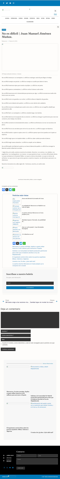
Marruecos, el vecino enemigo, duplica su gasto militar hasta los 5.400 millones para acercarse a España (18, 393)
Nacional (7, 18)
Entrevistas (32, 18)
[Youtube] (10, 3)
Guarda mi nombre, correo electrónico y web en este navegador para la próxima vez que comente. (28, 344)
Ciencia (38, 18)
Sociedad (21, 18)
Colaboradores (30, 21)
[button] (55, 11)
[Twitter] (6, 3)
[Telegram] (13, 468)
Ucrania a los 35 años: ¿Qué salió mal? (23, 261)
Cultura (42, 18)
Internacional (14, 18)
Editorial (48, 18)
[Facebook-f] (3, 3)
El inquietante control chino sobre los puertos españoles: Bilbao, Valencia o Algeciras (18, 429)
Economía (26, 18)
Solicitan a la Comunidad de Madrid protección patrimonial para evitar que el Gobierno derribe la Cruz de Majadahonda (29, 252)
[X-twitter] (7, 468)
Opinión (53, 18)
